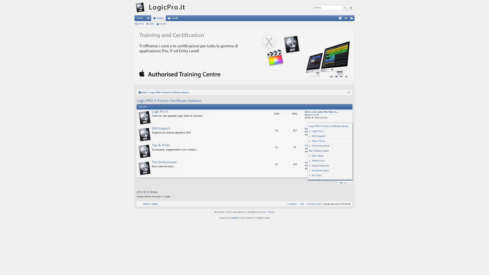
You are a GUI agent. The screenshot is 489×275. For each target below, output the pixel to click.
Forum (160, 18)
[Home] (160, 7)
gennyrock (312, 115)
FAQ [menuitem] (341, 19)
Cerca (345, 7)
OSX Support (161, 128)
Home (140, 18)
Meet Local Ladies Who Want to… (322, 112)
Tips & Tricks (161, 145)
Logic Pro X (160, 112)
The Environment (164, 162)
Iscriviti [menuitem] (353, 19)
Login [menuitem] (347, 19)
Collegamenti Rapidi (149, 19)
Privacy (271, 212)
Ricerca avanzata (350, 7)
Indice (144, 92)
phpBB (234, 218)
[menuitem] (313, 204)
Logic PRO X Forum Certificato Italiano (169, 92)
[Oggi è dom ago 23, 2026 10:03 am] (348, 92)
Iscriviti (163, 24)
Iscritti (175, 18)
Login (151, 24)
